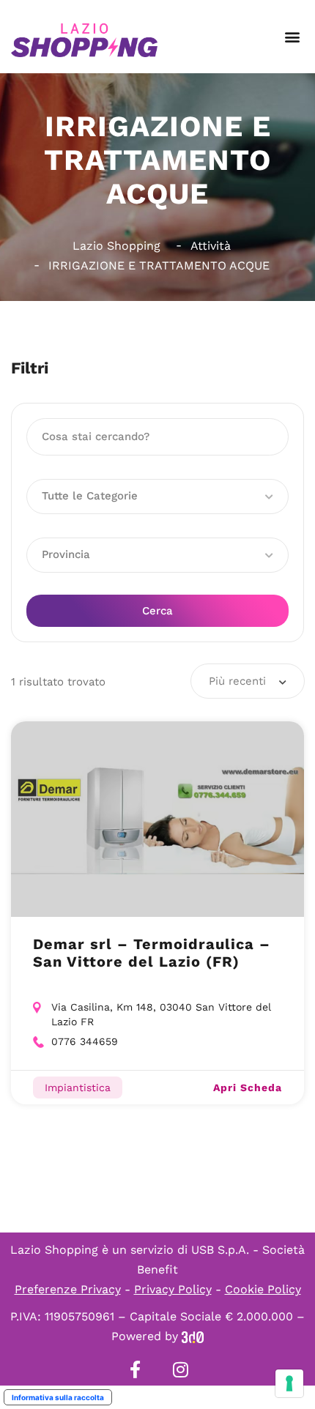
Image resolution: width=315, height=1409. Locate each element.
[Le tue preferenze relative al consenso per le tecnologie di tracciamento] (289, 1383)
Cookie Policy (263, 1289)
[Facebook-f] (135, 1369)
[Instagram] (180, 1369)
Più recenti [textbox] (237, 681)
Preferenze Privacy (68, 1289)
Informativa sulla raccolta (58, 1397)
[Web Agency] (193, 1336)
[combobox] (247, 681)
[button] (292, 37)
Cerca (157, 610)
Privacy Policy (173, 1289)
